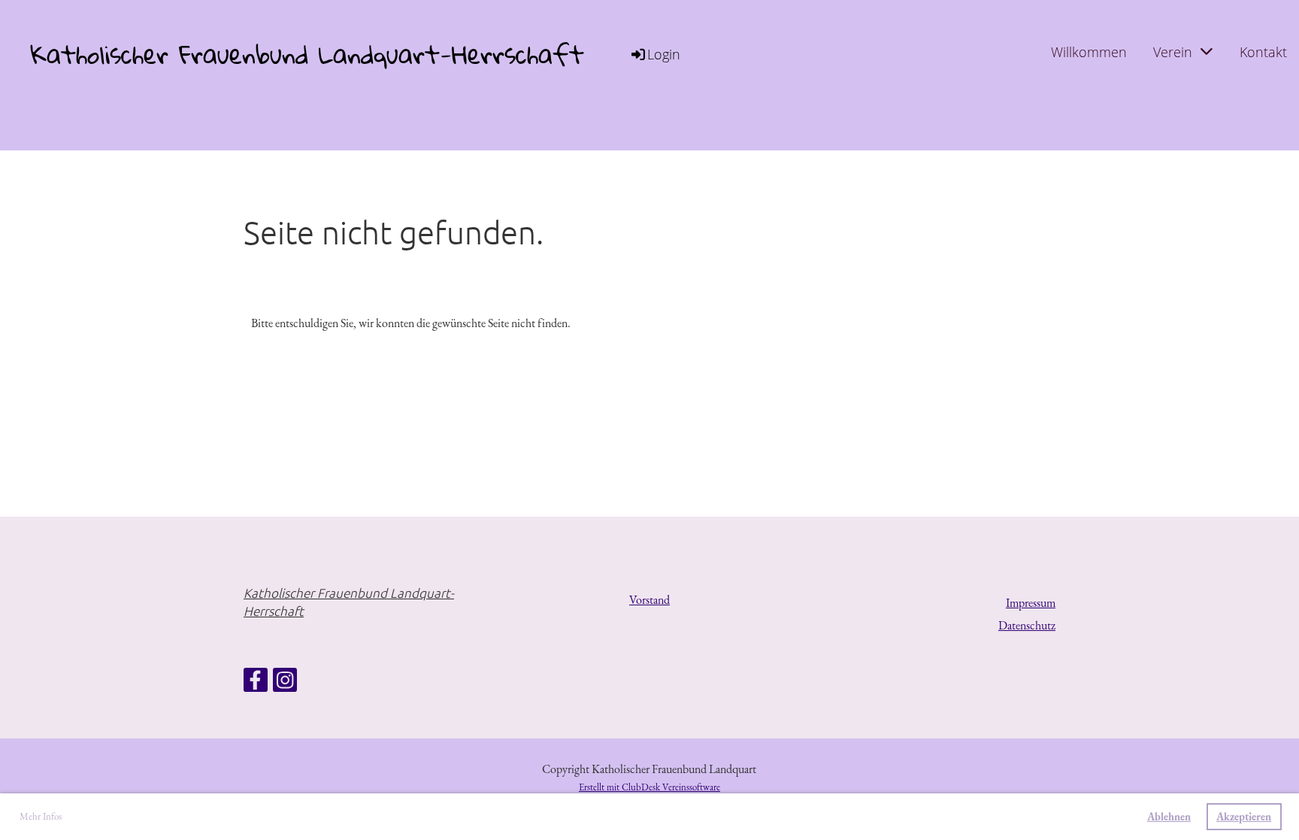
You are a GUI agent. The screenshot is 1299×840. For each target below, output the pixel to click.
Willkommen (1089, 52)
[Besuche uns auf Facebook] (256, 683)
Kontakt (1263, 52)
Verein (1172, 52)
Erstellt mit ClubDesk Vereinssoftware (649, 787)
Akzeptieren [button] (1243, 816)
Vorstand (649, 600)
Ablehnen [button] (1169, 816)
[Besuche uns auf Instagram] (285, 683)
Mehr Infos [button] (41, 816)
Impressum (1030, 603)
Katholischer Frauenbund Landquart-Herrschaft (307, 54)
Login (663, 54)
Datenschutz (1026, 625)
